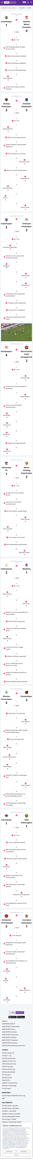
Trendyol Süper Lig (8, 1053)
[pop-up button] (26, 338)
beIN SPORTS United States (10, 1026)
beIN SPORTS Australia (9, 1032)
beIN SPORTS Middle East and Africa (13, 1045)
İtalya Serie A (6, 1080)
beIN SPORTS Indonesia (9, 1043)
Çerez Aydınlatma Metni (21, 1147)
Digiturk (4, 1021)
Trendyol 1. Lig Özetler (9, 1111)
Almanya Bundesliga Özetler (11, 1116)
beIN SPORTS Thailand (9, 1037)
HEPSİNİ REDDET (24, 1151)
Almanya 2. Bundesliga (9, 1086)
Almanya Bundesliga (8, 1072)
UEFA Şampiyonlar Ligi (9, 1064)
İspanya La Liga (7, 1077)
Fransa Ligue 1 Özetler (9, 1119)
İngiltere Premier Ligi (8, 1061)
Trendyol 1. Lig (6, 1056)
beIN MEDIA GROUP (8, 1024)
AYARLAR (16, 1155)
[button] (10, 2)
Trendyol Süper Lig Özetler (10, 1108)
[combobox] (9, 8)
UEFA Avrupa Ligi (7, 1066)
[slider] (16, 335)
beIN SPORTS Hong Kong (10, 1035)
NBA (3, 1098)
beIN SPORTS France (8, 1029)
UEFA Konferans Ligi (8, 1069)
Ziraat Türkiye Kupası (8, 1058)
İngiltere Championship (9, 1083)
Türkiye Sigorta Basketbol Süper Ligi (13, 1095)
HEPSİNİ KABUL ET (9, 1151)
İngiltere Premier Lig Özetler (11, 1114)
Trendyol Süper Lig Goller (10, 1106)
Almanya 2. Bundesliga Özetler (11, 1122)
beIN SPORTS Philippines (10, 1040)
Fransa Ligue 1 (6, 1075)
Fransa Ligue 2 (6, 1088)
